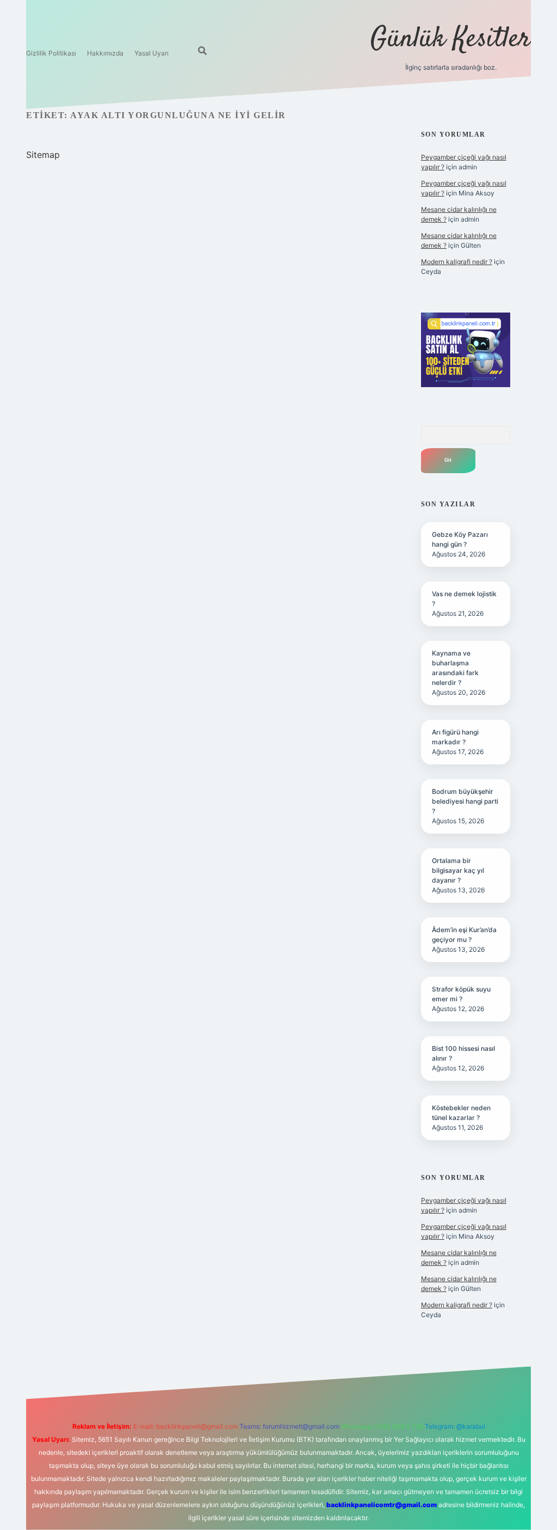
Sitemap (43, 154)
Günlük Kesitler (450, 39)
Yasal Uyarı (151, 53)
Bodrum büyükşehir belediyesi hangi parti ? (465, 801)
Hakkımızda (105, 53)
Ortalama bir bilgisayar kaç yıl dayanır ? (458, 870)
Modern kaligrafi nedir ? (456, 262)
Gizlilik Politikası (51, 53)
